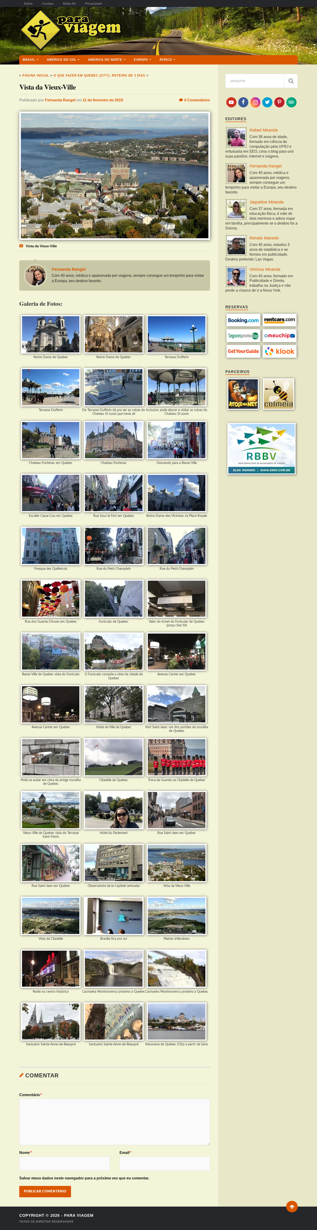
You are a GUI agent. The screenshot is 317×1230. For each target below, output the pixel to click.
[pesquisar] (291, 81)
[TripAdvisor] (291, 102)
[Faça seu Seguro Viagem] (243, 341)
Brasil (29, 59)
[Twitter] (267, 102)
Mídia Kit (69, 3)
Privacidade (93, 3)
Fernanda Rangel (60, 100)
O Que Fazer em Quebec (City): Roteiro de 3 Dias (99, 75)
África (165, 59)
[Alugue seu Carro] (280, 325)
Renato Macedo (264, 238)
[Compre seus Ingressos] (243, 356)
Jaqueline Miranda (266, 202)
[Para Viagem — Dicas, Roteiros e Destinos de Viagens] (88, 31)
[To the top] (292, 1206)
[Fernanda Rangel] (236, 174)
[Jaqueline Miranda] (236, 210)
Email (125, 1153)
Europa (141, 59)
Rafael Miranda (263, 130)
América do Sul (61, 59)
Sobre (28, 3)
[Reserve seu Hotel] (243, 325)
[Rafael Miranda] (236, 138)
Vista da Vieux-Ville (47, 87)
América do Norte (105, 59)
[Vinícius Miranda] (236, 277)
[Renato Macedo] (236, 246)
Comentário (30, 1095)
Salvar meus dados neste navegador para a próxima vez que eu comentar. (84, 1178)
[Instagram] (255, 102)
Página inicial (36, 75)
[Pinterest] (279, 102)
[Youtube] (231, 102)
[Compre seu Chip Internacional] (280, 341)
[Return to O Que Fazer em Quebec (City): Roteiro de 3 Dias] (114, 238)
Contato (48, 3)
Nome (25, 1153)
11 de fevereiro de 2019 (103, 100)
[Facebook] (243, 102)
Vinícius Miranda (264, 269)
